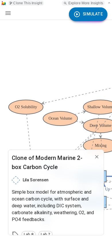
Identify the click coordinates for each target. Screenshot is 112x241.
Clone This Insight (27, 3)
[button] (29, 234)
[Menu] (8, 13)
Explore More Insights (85, 3)
